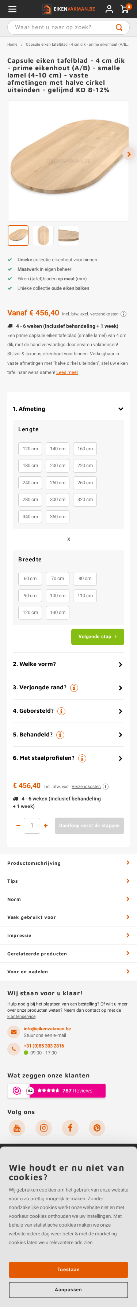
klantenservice (21, 1016)
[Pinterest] (97, 1128)
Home (12, 44)
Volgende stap (95, 636)
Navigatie (12, 9)
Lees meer (67, 372)
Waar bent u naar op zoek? (119, 27)
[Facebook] (70, 1128)
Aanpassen (68, 1289)
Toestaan (68, 1269)
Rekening (109, 9)
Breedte (30, 560)
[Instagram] (43, 1128)
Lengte (28, 430)
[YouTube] (17, 1128)
